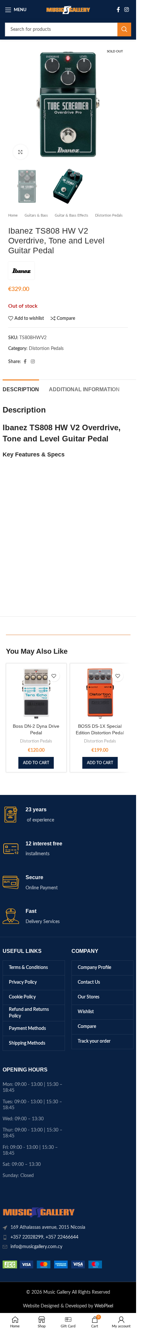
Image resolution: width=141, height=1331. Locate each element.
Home (13, 215)
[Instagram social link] (126, 10)
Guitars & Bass (36, 215)
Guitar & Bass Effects (71, 215)
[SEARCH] (124, 29)
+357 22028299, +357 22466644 (44, 1237)
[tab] (21, 388)
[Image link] (39, 1212)
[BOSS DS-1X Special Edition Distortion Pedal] (100, 693)
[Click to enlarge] (20, 152)
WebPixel (103, 1306)
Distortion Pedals (109, 215)
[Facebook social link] (118, 10)
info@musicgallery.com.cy (36, 1246)
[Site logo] (68, 10)
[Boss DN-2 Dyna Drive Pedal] (36, 693)
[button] (36, 763)
